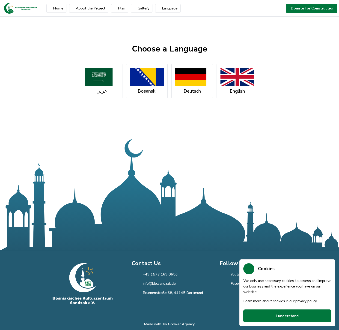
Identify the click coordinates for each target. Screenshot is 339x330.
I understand (287, 315)
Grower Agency (181, 324)
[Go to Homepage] (20, 8)
